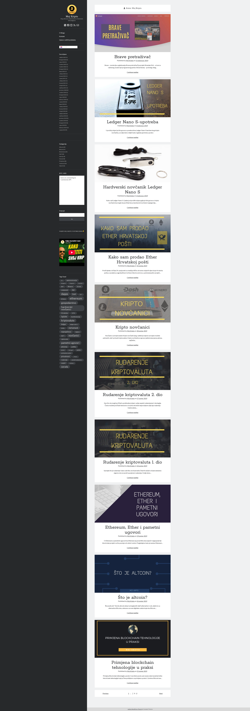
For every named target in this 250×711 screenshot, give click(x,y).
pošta (78, 350)
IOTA (73, 313)
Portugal (71, 350)
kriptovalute (67, 320)
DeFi (60, 154)
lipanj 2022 (62, 71)
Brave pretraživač (133, 33)
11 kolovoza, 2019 (142, 60)
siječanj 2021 (62, 88)
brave (79, 286)
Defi (74, 294)
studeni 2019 (62, 120)
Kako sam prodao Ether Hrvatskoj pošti (133, 233)
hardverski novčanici (66, 308)
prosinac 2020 (63, 90)
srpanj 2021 (62, 78)
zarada (64, 366)
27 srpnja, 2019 (142, 398)
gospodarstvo (68, 302)
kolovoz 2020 (62, 99)
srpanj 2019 (62, 130)
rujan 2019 (62, 125)
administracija (72, 280)
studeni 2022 (62, 66)
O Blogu (62, 33)
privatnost (65, 356)
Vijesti (61, 166)
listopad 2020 (62, 95)
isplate (64, 316)
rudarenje (64, 360)
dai (73, 290)
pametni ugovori (70, 342)
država (63, 299)
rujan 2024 (62, 62)
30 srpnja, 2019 (142, 331)
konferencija (75, 317)
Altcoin (61, 147)
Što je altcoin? (133, 574)
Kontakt (62, 36)
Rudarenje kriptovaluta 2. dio (133, 371)
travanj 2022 (62, 76)
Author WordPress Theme (135, 709)
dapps (64, 293)
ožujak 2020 (62, 111)
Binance (70, 286)
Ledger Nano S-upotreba (133, 98)
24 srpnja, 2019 (142, 466)
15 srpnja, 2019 (142, 671)
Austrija (80, 283)
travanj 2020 (62, 109)
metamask (73, 328)
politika (73, 347)
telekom (72, 363)
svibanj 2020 (62, 106)
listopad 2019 (62, 123)
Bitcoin (61, 149)
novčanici (74, 335)
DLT (81, 294)
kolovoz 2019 (62, 127)
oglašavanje (64, 339)
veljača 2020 (62, 113)
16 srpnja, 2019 (142, 601)
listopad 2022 (62, 69)
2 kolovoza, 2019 (142, 196)
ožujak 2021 (62, 85)
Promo (75, 356)
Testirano (61, 163)
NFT (62, 336)
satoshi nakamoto (76, 360)
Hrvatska (64, 313)
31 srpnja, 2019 (142, 266)
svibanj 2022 (62, 74)
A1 (61, 280)
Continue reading (132, 72)
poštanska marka (66, 353)
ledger (63, 324)
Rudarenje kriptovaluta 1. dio (133, 438)
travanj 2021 (62, 83)
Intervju (61, 156)
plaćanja (64, 347)
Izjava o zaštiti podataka (67, 40)
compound (64, 290)
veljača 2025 (62, 57)
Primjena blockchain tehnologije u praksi (133, 639)
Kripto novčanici (133, 303)
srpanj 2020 (62, 102)
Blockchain (62, 152)
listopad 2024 (62, 59)
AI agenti (63, 283)
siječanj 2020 (62, 116)
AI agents (72, 283)
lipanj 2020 (62, 104)
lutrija (62, 328)
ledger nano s (74, 324)
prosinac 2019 (63, 118)
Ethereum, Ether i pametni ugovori (133, 504)
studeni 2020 (62, 92)
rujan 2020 (62, 97)
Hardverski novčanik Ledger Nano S (133, 163)
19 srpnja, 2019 (142, 536)
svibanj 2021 (62, 81)
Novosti (61, 159)
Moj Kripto (72, 16)
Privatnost (62, 161)
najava (77, 332)
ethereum (76, 298)
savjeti (63, 363)
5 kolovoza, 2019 (142, 126)
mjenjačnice (66, 332)
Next (161, 693)
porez (63, 350)
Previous (105, 693)
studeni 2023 (62, 64)
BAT (62, 286)
